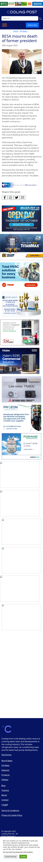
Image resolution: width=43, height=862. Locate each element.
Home (15, 31)
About (4, 795)
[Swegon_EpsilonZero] (21, 532)
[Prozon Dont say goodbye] (21, 418)
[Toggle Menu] (4, 25)
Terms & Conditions (10, 810)
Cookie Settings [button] (10, 856)
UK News (23, 31)
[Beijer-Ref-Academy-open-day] (21, 218)
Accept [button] (23, 856)
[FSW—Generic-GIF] (22, 184)
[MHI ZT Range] (21, 389)
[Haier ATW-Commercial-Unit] (19, 361)
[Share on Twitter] (16, 197)
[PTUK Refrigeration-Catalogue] (19, 588)
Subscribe (32, 25)
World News (6, 760)
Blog (3, 785)
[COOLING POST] (19, 645)
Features (5, 770)
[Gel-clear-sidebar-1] (21, 617)
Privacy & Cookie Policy (11, 815)
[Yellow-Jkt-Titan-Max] (21, 247)
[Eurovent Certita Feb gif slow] (21, 560)
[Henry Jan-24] (21, 304)
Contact (4, 800)
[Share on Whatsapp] (10, 197)
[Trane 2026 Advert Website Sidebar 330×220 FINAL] (19, 275)
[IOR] (19, 702)
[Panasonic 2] (19, 475)
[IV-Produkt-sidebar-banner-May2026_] (19, 332)
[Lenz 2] (19, 674)
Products (5, 775)
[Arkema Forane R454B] (21, 446)
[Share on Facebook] (4, 197)
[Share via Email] (22, 197)
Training (5, 790)
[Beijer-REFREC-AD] (21, 3)
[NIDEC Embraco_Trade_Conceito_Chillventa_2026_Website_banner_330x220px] (19, 503)
